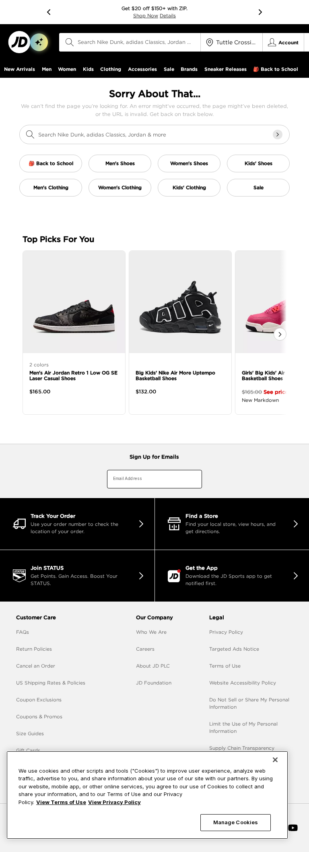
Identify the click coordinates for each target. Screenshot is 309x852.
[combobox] (130, 42)
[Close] (275, 760)
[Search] (70, 42)
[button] (39, 42)
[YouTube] (293, 828)
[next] (260, 12)
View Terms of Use (61, 802)
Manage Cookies (235, 822)
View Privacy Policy (114, 802)
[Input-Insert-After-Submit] (277, 134)
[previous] (49, 12)
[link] (19, 42)
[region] (147, 795)
